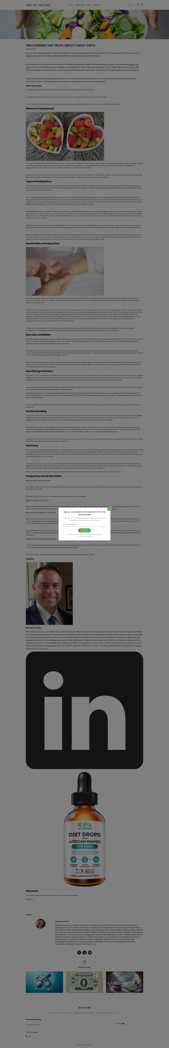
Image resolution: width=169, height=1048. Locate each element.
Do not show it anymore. (86, 536)
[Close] (109, 508)
